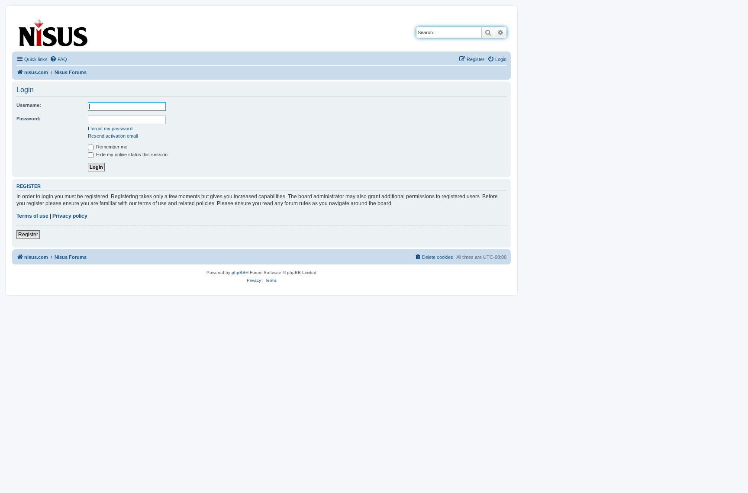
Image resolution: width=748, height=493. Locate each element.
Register (28, 235)
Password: (28, 118)
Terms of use (32, 216)
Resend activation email (113, 136)
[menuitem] (58, 59)
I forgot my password (110, 128)
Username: (28, 105)
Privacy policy (69, 216)
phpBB (238, 272)
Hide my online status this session (131, 154)
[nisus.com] (53, 31)
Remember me (111, 146)
